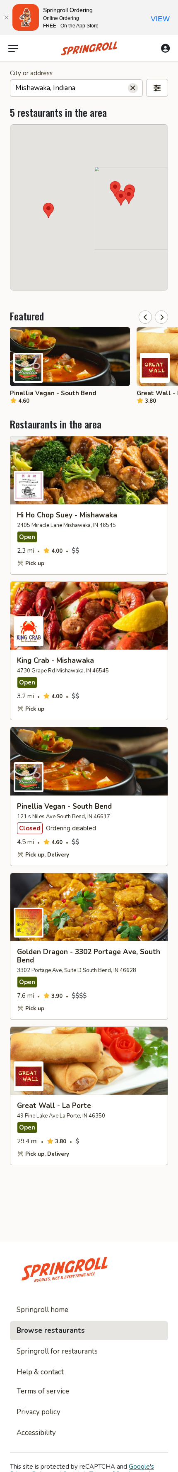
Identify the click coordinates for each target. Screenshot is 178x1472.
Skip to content (89, 26)
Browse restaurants (51, 1330)
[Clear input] (133, 88)
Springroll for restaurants (57, 1351)
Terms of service (43, 1391)
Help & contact (40, 1372)
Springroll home (42, 1309)
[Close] (6, 17)
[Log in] (165, 48)
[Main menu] (13, 48)
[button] (121, 198)
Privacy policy (38, 1412)
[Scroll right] (161, 317)
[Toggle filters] (157, 88)
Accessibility (36, 1433)
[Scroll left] (145, 317)
